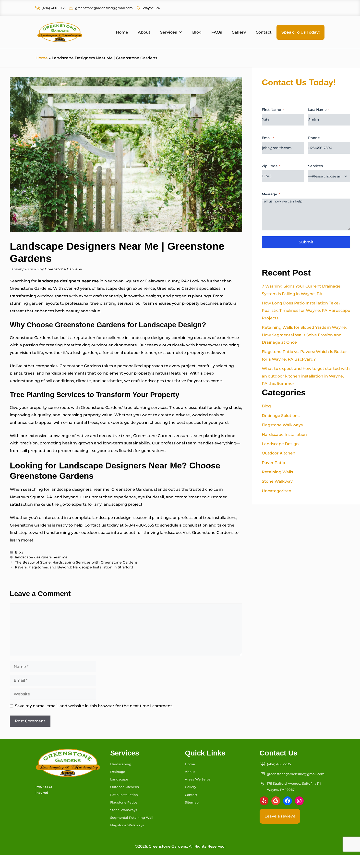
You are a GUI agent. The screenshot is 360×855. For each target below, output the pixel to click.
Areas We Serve (197, 779)
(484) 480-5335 (53, 8)
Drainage (117, 772)
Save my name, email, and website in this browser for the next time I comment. (94, 706)
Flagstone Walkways (282, 425)
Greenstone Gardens (30, 288)
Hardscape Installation (284, 434)
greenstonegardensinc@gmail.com (104, 8)
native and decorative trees (103, 435)
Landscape (119, 779)
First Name (273, 109)
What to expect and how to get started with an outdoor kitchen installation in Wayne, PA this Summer (306, 376)
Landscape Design (280, 443)
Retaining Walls (277, 472)
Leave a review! (279, 816)
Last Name (318, 109)
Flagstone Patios (123, 802)
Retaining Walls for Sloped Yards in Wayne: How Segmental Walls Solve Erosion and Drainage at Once (304, 335)
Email (268, 138)
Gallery (239, 32)
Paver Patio (273, 462)
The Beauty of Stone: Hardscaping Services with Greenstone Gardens (76, 562)
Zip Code (271, 166)
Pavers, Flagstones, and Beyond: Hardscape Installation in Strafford (74, 567)
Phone (314, 138)
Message (271, 194)
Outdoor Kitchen (278, 453)
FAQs (216, 32)
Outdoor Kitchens (124, 787)
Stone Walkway (277, 481)
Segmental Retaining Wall (131, 817)
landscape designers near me (41, 557)
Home (122, 32)
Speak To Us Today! (300, 32)
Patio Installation (124, 795)
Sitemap (192, 802)
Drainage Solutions (281, 415)
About (144, 32)
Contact (264, 32)
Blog (197, 32)
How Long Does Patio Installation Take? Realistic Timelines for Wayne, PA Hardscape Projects (306, 310)
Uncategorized (276, 491)
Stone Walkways (123, 810)
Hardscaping (120, 764)
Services (168, 32)
